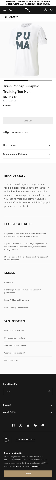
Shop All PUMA (11, 17)
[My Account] (45, 9)
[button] (5, 10)
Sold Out (28, 120)
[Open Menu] (5, 10)
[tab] (16, 80)
